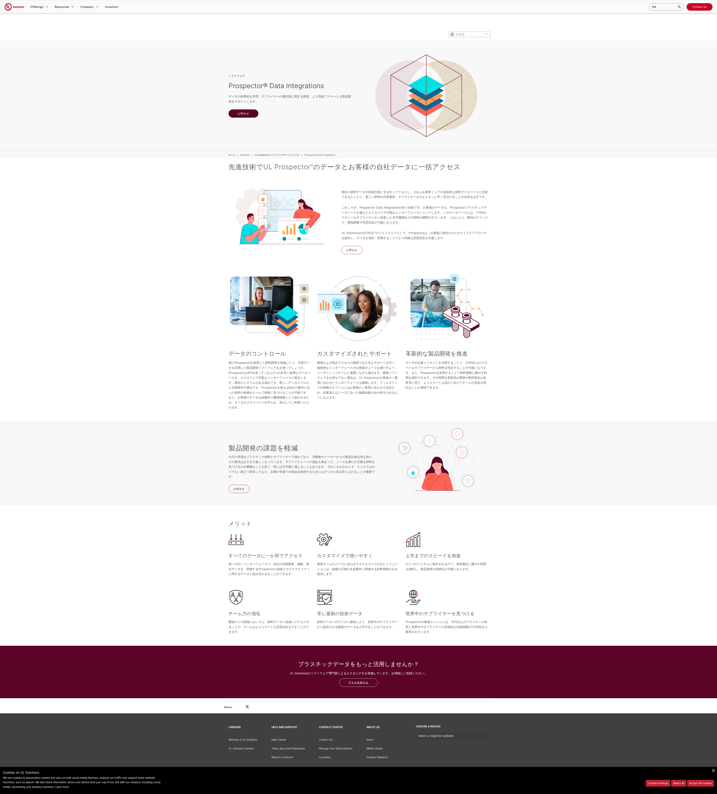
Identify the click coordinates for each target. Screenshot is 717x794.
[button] (39, 7)
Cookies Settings (658, 783)
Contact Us (326, 739)
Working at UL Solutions (243, 739)
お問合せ (243, 113)
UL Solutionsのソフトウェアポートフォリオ (276, 154)
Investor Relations (377, 757)
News (369, 739)
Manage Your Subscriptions (335, 748)
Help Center (278, 739)
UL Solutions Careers (241, 748)
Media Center (374, 748)
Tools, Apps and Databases (288, 748)
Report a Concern (282, 757)
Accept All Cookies (700, 783)
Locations (325, 757)
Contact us (700, 7)
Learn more (62, 786)
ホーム (232, 154)
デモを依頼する (358, 682)
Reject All (678, 783)
